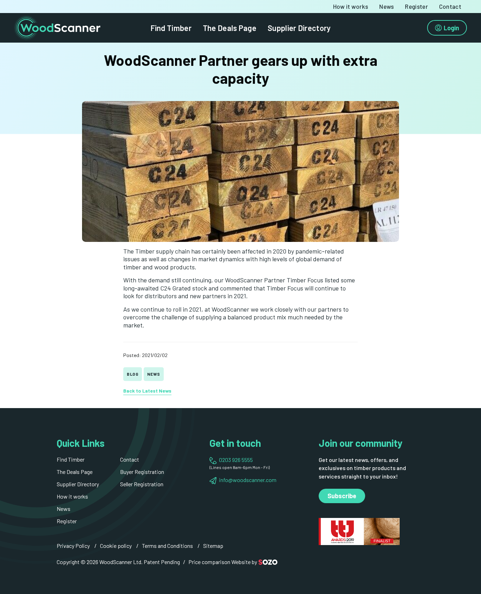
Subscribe (341, 496)
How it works (350, 7)
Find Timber (171, 27)
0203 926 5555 (236, 459)
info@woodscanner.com (247, 479)
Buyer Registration (142, 471)
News (386, 7)
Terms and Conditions (167, 545)
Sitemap (213, 545)
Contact (450, 7)
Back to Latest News (147, 391)
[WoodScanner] (57, 27)
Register (416, 7)
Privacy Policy (73, 545)
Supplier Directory (299, 27)
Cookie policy (116, 545)
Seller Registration (141, 484)
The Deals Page (229, 27)
